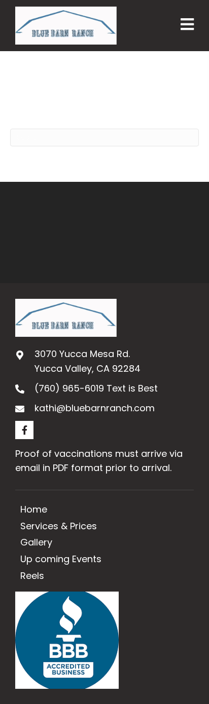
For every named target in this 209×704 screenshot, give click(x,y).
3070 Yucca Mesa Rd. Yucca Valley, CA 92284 (87, 361)
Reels (32, 575)
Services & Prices (58, 526)
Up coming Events (60, 559)
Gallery (36, 542)
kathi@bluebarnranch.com (94, 408)
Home (33, 509)
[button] (24, 430)
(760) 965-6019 (69, 388)
